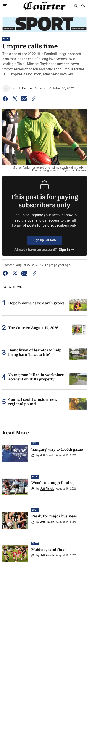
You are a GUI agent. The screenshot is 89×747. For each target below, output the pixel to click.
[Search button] (75, 5)
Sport (6, 38)
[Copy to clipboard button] (33, 99)
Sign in (64, 249)
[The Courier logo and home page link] (44, 5)
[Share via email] (24, 99)
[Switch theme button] (83, 5)
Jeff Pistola (24, 88)
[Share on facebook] (6, 99)
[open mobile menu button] (5, 5)
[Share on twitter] (15, 99)
